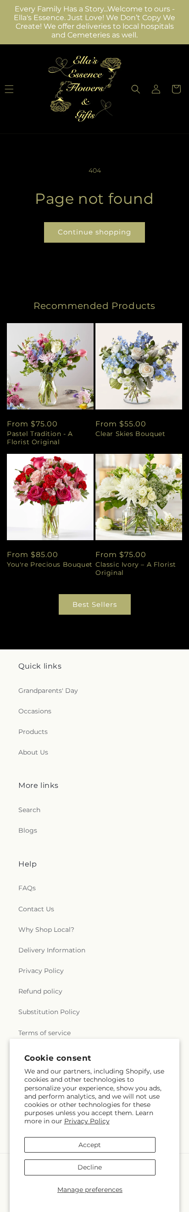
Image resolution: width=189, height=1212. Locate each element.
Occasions (34, 711)
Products (33, 732)
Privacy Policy (87, 1121)
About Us (33, 752)
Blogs (27, 830)
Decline (90, 1167)
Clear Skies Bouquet (130, 434)
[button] (136, 89)
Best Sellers (94, 604)
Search (29, 810)
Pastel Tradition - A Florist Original (40, 438)
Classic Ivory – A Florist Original (135, 568)
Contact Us (36, 909)
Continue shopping (94, 232)
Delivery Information (51, 950)
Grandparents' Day (48, 690)
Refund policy (40, 991)
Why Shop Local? (46, 929)
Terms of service (44, 1033)
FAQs (27, 888)
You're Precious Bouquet (50, 564)
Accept (89, 1145)
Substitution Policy (49, 1012)
